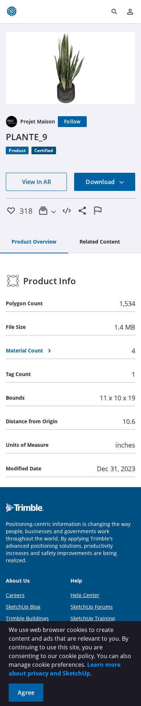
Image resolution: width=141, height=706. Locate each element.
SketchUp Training (92, 618)
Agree (26, 693)
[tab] (34, 242)
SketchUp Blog (23, 606)
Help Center (84, 595)
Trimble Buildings (27, 618)
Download (101, 182)
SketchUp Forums (91, 606)
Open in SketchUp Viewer (70, 68)
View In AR (36, 182)
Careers (15, 595)
